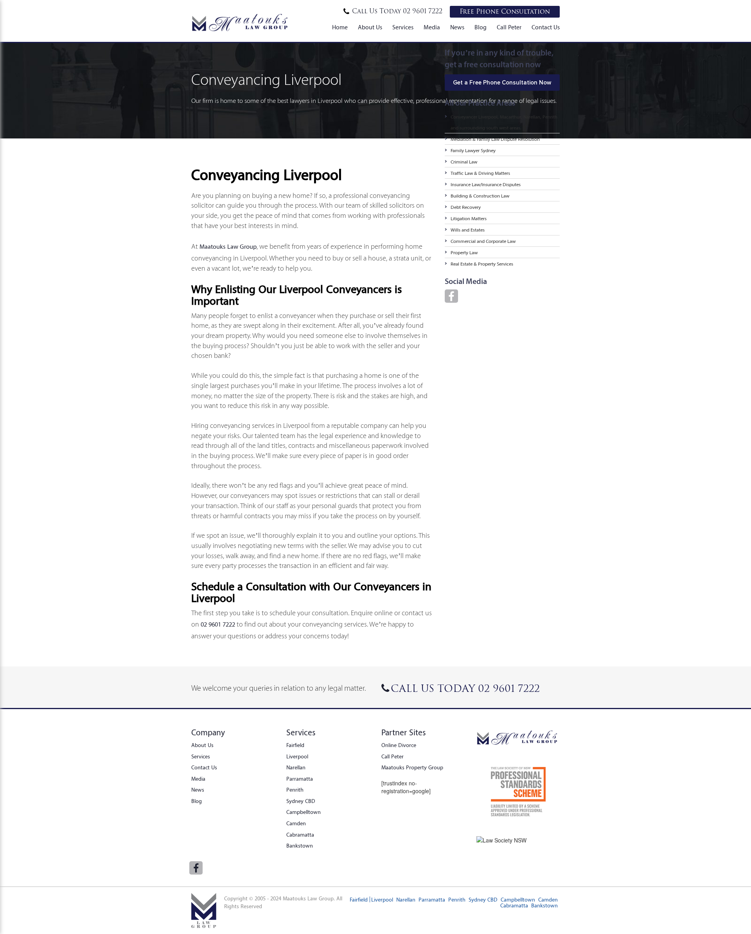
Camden (296, 823)
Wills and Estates (468, 230)
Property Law (464, 252)
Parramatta (299, 778)
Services (402, 27)
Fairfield (295, 745)
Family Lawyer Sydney (473, 150)
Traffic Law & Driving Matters (480, 173)
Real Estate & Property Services (482, 264)
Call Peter (509, 27)
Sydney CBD (300, 801)
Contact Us (546, 27)
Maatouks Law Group (228, 247)
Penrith (295, 789)
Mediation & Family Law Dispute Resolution (495, 139)
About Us (370, 27)
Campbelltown (303, 811)
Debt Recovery (466, 207)
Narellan (295, 767)
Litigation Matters (469, 218)
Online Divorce (398, 745)
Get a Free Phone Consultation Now (502, 82)
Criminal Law (464, 162)
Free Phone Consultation (505, 11)
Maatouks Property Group (412, 767)
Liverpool (297, 756)
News (457, 27)
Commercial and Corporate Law (483, 241)
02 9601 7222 (397, 11)
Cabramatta (300, 834)
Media (432, 27)
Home (340, 27)
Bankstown (299, 845)
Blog (480, 27)
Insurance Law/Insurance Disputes (486, 184)
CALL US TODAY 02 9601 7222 (465, 689)
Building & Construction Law (480, 196)
